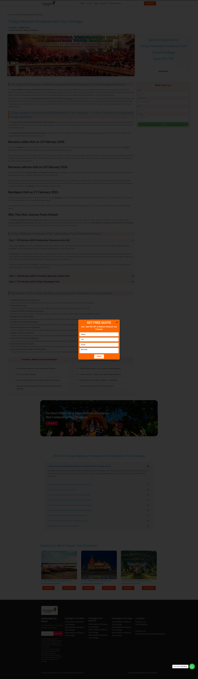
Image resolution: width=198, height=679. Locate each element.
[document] (99, 339)
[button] (117, 322)
